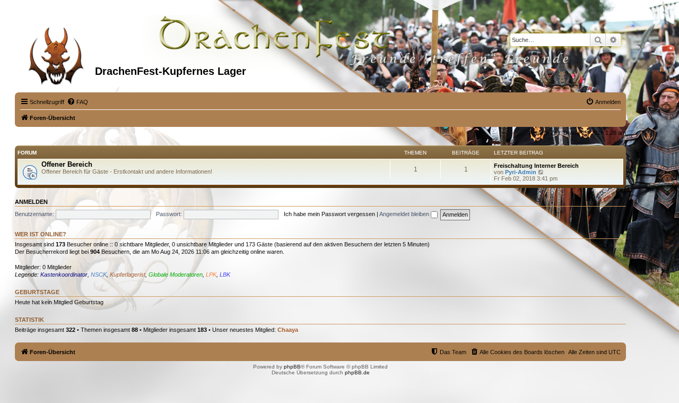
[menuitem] (77, 102)
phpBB (292, 367)
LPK (211, 274)
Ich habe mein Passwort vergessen (329, 214)
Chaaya (287, 330)
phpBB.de (357, 372)
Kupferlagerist (127, 274)
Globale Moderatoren (176, 274)
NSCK (99, 274)
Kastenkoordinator (64, 274)
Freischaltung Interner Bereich (536, 165)
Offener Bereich (66, 164)
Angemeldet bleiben (405, 214)
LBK (225, 274)
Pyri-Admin (520, 172)
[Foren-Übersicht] (56, 53)
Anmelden (31, 202)
